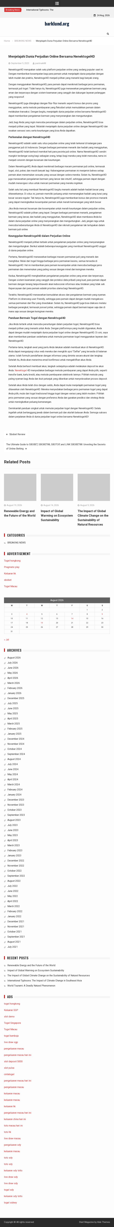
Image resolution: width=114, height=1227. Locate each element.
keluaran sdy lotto (13, 1196)
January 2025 (14, 733)
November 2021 (15, 926)
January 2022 (14, 916)
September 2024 (16, 754)
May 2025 (12, 713)
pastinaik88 (40, 63)
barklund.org (57, 23)
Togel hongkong (12, 560)
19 (42, 623)
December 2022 (15, 860)
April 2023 (12, 840)
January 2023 (14, 855)
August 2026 (14, 657)
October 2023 (14, 809)
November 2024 (15, 743)
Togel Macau (10, 586)
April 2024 (12, 779)
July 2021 (12, 946)
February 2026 (14, 688)
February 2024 (14, 789)
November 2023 (15, 804)
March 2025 (13, 723)
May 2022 (12, 896)
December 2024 (15, 738)
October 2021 (14, 931)
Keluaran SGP (11, 1010)
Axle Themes (103, 1222)
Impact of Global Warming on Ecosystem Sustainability (57, 515)
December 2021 (15, 921)
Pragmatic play (11, 567)
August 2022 (14, 880)
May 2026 (12, 672)
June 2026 (12, 667)
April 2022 (12, 901)
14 (72, 618)
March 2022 (13, 906)
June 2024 (12, 769)
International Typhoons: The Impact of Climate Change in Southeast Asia (44, 980)
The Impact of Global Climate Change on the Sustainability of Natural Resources (48, 975)
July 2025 (12, 703)
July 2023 (12, 825)
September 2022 (16, 875)
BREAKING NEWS (16, 542)
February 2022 (14, 911)
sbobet (7, 580)
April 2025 (12, 718)
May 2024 (12, 774)
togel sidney (10, 1202)
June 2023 (12, 830)
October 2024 (14, 749)
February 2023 (14, 850)
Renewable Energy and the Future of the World (31, 965)
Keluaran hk (10, 573)
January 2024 (14, 794)
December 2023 (15, 799)
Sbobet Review (17, 434)
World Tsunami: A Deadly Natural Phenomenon (31, 985)
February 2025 (14, 728)
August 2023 (14, 820)
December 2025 (15, 698)
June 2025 (12, 708)
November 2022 (15, 865)
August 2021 (14, 941)
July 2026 (12, 662)
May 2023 (12, 835)
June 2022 (12, 891)
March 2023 (13, 845)
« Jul (6, 639)
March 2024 (13, 784)
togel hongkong (12, 1003)
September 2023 (16, 815)
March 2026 (13, 683)
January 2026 (14, 693)
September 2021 (16, 936)
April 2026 (12, 678)
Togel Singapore (12, 1023)
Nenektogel (21, 370)
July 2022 (12, 886)
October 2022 (14, 870)
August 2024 (14, 759)
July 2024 (12, 764)
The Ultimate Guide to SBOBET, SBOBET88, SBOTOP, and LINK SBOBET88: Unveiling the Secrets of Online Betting (56, 446)
